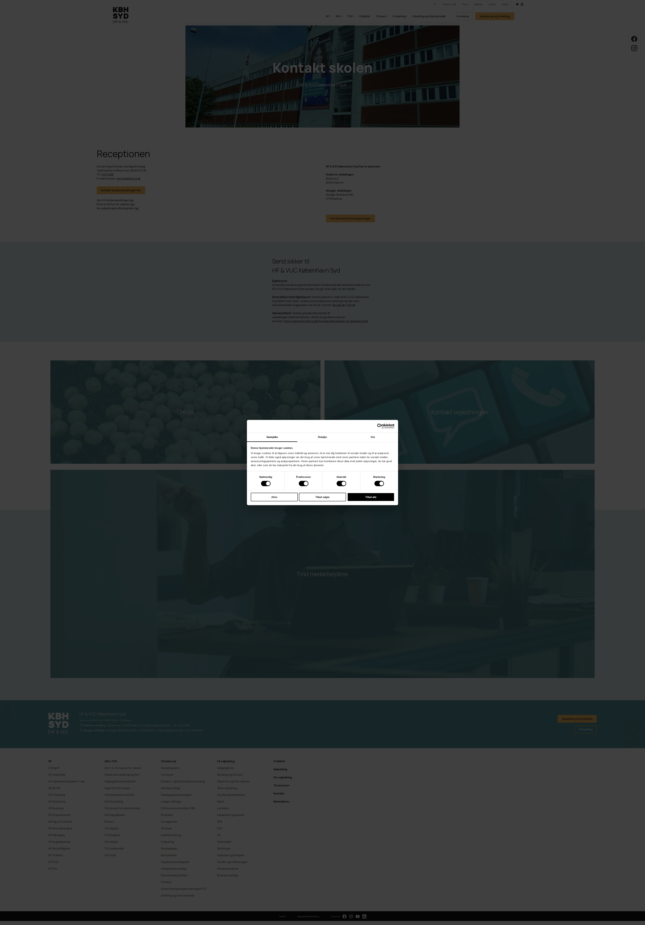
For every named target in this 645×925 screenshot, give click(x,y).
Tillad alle (370, 496)
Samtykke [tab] (272, 436)
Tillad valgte (322, 496)
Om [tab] (373, 436)
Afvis (274, 496)
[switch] (303, 483)
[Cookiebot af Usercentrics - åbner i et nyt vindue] (379, 426)
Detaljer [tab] (322, 436)
